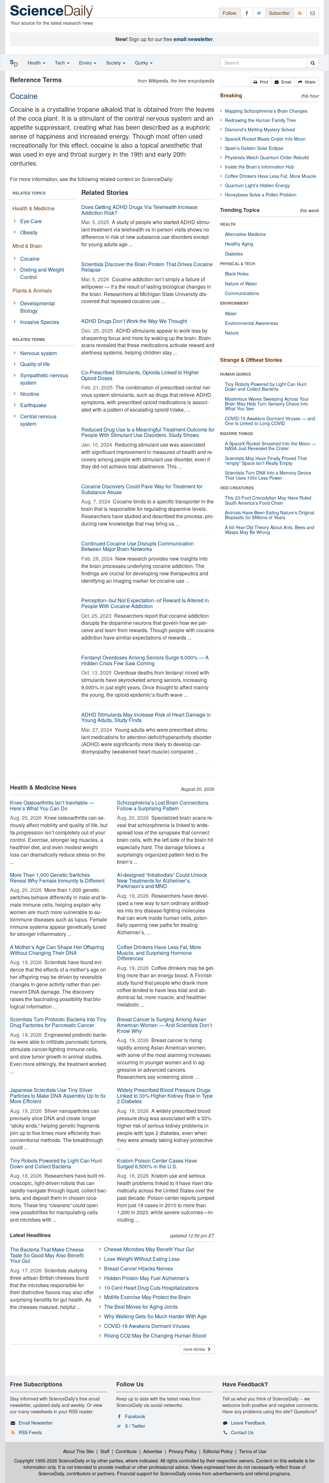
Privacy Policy (183, 1451)
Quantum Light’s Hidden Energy (257, 185)
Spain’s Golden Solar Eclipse (254, 148)
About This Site (78, 1451)
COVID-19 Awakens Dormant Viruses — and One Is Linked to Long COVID (270, 420)
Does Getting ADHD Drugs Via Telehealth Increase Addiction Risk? (139, 209)
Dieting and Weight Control (42, 273)
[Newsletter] (312, 13)
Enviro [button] (86, 62)
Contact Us (242, 1432)
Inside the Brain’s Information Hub (259, 166)
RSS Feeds (30, 1432)
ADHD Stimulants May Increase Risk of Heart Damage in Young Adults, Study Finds (146, 717)
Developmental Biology (37, 307)
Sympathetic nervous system (44, 378)
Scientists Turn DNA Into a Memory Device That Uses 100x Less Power (268, 475)
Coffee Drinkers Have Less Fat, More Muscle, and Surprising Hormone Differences (159, 952)
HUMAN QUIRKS (235, 374)
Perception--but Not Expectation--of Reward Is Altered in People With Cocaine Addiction (145, 603)
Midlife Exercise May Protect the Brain (147, 1297)
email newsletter (193, 39)
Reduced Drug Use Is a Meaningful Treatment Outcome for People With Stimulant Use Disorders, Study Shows (147, 432)
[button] (260, 82)
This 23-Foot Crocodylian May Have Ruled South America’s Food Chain (268, 500)
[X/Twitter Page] (259, 13)
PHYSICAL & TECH (237, 263)
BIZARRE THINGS (236, 433)
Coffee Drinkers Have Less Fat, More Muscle (270, 176)
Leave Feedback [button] (248, 1422)
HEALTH (228, 224)
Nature (232, 332)
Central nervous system (38, 420)
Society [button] (114, 62)
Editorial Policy (218, 1451)
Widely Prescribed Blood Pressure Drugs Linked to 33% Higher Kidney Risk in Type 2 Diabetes (165, 1095)
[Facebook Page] (246, 13)
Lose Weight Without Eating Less (142, 1258)
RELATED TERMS (29, 339)
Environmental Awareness (251, 323)
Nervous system (38, 353)
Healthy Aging (239, 243)
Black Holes (237, 273)
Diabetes (234, 253)
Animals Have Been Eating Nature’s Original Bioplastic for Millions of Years (269, 514)
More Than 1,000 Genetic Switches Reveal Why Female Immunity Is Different (57, 877)
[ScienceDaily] (51, 11)
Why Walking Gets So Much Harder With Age (155, 1316)
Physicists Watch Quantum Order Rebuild (267, 157)
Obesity (29, 232)
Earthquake (33, 405)
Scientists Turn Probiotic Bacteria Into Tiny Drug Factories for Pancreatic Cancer (58, 1022)
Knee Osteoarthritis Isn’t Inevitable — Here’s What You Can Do (52, 805)
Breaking (231, 95)
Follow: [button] (230, 13)
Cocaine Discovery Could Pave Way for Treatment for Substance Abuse (141, 489)
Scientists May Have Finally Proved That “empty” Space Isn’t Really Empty (266, 460)
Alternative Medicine (245, 234)
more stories (195, 1349)
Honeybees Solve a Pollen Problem (261, 194)
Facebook (135, 1416)
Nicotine (29, 393)
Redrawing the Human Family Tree (260, 120)
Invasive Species (39, 322)
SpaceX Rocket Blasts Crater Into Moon (265, 138)
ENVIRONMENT (234, 303)
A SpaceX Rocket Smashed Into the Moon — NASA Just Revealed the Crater (270, 445)
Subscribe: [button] (279, 13)
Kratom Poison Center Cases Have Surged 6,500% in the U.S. (157, 1163)
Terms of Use (252, 1451)
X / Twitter (135, 1426)
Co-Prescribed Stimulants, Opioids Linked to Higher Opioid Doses (140, 375)
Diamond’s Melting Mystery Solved (260, 129)
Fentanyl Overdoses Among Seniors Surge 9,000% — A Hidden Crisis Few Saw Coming (145, 660)
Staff (104, 1451)
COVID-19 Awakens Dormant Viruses (147, 1326)
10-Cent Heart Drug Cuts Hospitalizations (151, 1287)
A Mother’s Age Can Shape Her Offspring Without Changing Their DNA (57, 949)
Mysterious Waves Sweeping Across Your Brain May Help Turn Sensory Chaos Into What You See (267, 404)
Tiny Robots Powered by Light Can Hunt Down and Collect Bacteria (56, 1163)
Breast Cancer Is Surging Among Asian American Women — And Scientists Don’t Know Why (164, 1025)
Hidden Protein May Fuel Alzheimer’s (146, 1278)
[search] (313, 62)
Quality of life (35, 364)
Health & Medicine (34, 208)
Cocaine (30, 258)
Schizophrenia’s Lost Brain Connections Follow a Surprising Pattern (163, 805)
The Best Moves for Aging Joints (141, 1306)
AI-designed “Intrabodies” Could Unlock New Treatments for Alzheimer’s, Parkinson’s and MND (162, 880)
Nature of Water (241, 283)
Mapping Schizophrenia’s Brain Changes (266, 111)
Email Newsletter (36, 1422)
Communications (242, 293)
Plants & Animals (32, 290)
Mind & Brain (27, 245)
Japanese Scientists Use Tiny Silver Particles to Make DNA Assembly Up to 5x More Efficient (58, 1095)
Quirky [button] (142, 62)
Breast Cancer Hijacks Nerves (138, 1268)
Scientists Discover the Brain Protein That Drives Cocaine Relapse (147, 267)
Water (231, 313)
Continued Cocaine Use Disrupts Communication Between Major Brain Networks (137, 546)
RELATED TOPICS (29, 193)
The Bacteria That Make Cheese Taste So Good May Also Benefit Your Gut (47, 1255)
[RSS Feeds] (300, 13)
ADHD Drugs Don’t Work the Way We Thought (134, 321)
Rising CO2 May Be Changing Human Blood (155, 1335)
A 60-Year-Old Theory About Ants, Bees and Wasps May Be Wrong (269, 529)
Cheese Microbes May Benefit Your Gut (149, 1249)
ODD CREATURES (237, 488)
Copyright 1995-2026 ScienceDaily (49, 1460)
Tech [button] (60, 62)
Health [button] (35, 62)
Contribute (126, 1451)
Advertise (152, 1451)
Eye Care (31, 221)
